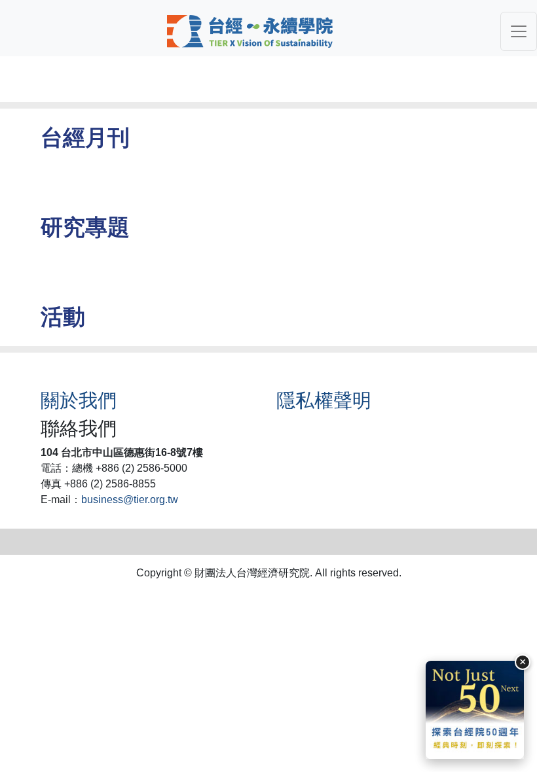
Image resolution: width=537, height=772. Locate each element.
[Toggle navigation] (518, 31)
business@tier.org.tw (129, 499)
